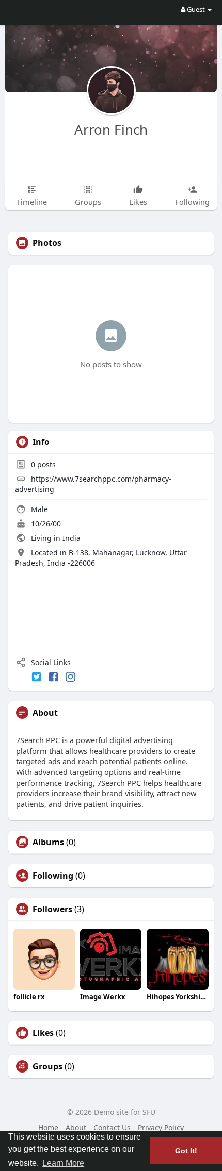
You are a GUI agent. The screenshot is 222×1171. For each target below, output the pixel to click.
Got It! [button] (186, 1151)
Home (48, 1127)
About (76, 1127)
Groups (47, 1066)
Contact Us (112, 1127)
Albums (48, 842)
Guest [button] (196, 9)
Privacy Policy (161, 1127)
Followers (52, 909)
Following (53, 875)
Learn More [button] (63, 1163)
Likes (43, 1033)
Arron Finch (111, 129)
